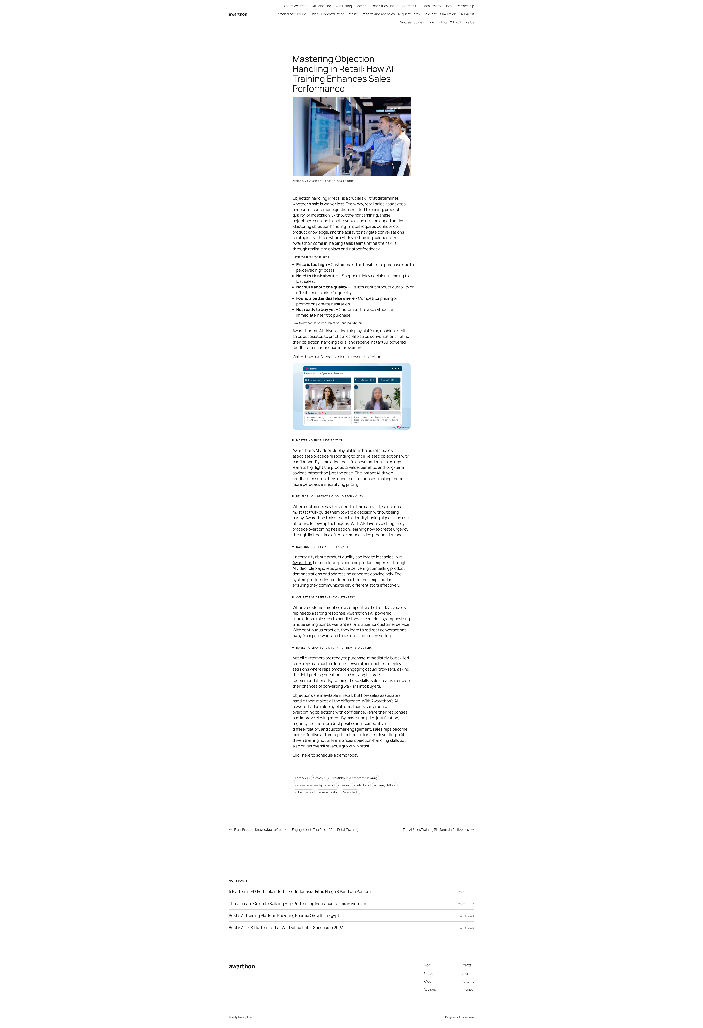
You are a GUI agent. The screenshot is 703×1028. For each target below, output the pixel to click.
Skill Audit (467, 14)
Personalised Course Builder (297, 14)
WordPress (468, 1017)
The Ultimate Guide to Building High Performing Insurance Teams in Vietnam (297, 903)
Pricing (353, 14)
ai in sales (343, 785)
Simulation (448, 14)
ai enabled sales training (363, 778)
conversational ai (327, 792)
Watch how (303, 356)
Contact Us (410, 6)
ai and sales (301, 778)
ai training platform (385, 785)
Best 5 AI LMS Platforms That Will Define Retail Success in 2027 (286, 927)
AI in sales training (344, 180)
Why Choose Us (462, 22)
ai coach (318, 778)
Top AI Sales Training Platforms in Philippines (436, 829)
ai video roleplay (304, 792)
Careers (361, 6)
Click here (302, 755)
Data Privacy (432, 6)
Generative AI (350, 792)
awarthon (238, 14)
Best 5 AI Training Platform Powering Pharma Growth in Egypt (284, 915)
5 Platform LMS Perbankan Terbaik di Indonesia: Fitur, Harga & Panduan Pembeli (300, 891)
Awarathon (302, 562)
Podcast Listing (332, 14)
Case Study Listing (385, 6)
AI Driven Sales (336, 778)
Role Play (430, 14)
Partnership (465, 6)
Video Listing (437, 22)
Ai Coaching (322, 6)
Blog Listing (343, 6)
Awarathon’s (304, 450)
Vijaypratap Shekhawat (318, 180)
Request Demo (409, 14)
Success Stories (412, 22)
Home (449, 6)
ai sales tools (361, 785)
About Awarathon (296, 6)
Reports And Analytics (378, 14)
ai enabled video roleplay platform (314, 785)
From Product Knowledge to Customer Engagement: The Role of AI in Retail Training (296, 829)
